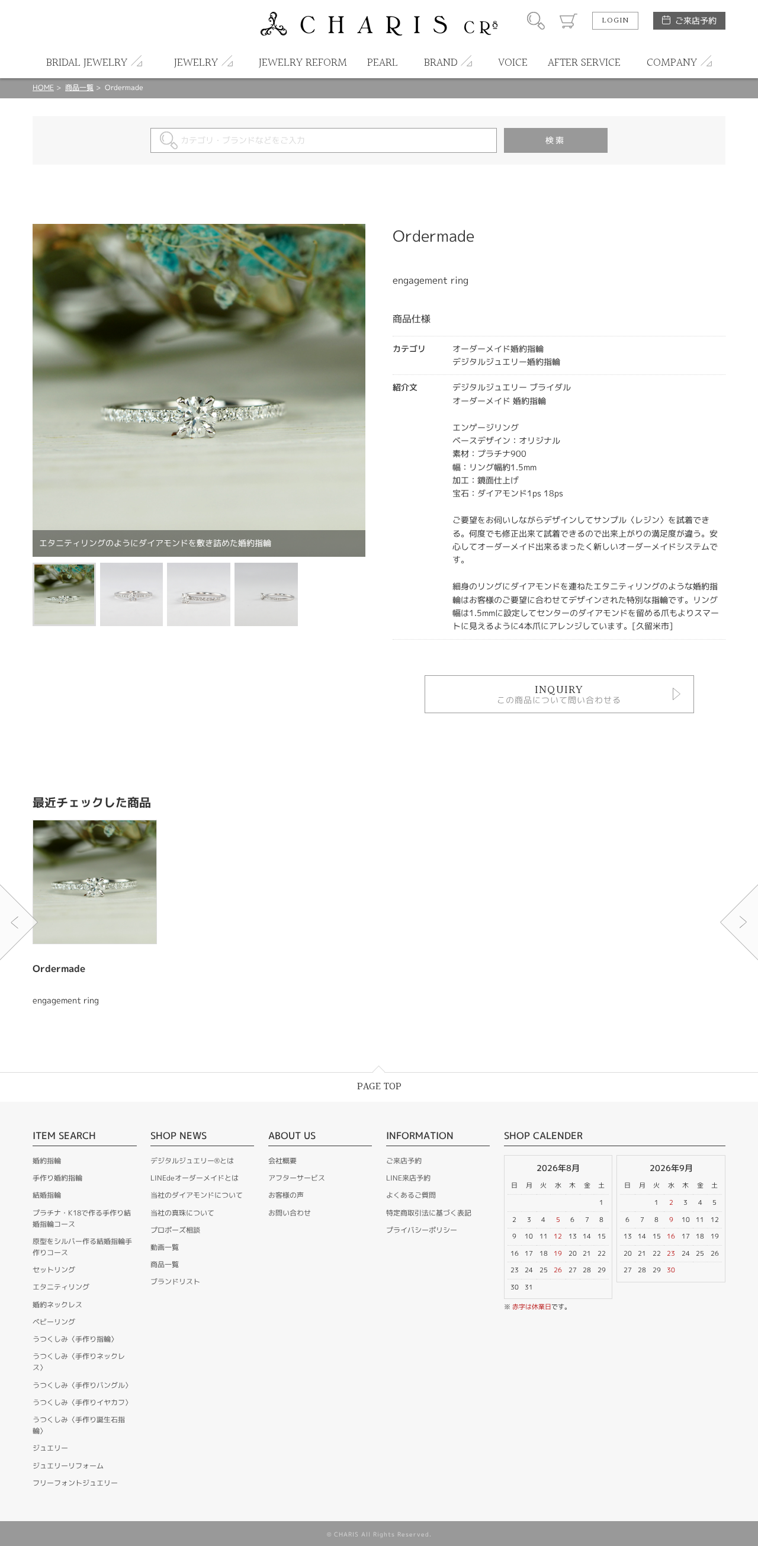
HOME (43, 87)
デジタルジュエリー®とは (192, 1161)
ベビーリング (54, 1322)
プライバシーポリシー (421, 1230)
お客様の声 (286, 1195)
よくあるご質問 (411, 1195)
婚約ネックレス (57, 1305)
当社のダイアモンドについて (196, 1195)
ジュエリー (50, 1448)
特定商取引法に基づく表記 (428, 1213)
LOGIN (615, 20)
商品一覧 (79, 87)
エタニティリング (61, 1287)
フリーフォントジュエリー (75, 1483)
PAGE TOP (379, 1086)
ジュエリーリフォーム (68, 1466)
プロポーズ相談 (175, 1230)
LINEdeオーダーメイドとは (194, 1178)
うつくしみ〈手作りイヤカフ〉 (82, 1402)
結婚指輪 (47, 1195)
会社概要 (282, 1161)
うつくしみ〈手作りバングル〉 (82, 1385)
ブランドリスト (175, 1281)
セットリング (54, 1270)
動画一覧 (164, 1247)
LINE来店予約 (408, 1178)
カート (568, 21)
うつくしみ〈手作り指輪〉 (75, 1339)
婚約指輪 (47, 1161)
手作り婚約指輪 (57, 1178)
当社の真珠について (182, 1213)
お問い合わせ (289, 1213)
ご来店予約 (696, 20)
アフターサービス (296, 1178)
